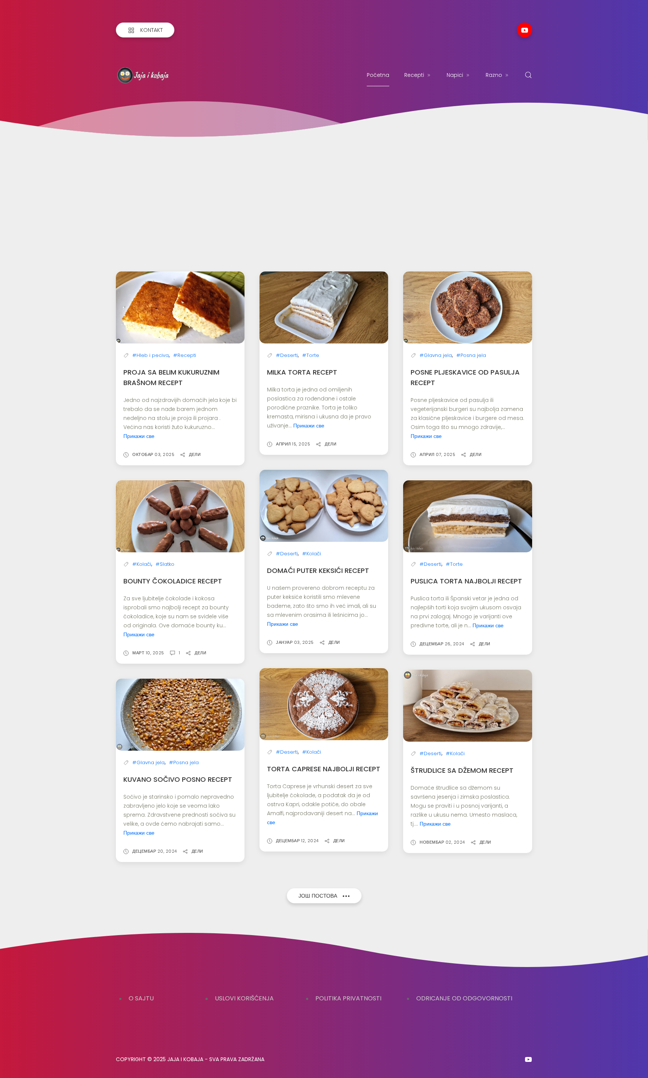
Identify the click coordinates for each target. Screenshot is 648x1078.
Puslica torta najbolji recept (466, 581)
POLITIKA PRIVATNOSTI (348, 998)
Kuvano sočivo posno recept (177, 779)
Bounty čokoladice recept (172, 581)
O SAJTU (141, 998)
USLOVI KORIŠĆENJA (244, 998)
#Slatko (165, 564)
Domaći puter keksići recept (318, 570)
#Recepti (184, 355)
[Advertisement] (324, 196)
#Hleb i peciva (150, 355)
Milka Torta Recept (302, 372)
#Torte (310, 355)
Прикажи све (138, 436)
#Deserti (287, 355)
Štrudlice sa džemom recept (462, 770)
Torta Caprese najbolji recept (323, 769)
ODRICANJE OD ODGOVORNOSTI (464, 998)
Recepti (414, 75)
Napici (455, 75)
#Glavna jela (436, 355)
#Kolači (141, 564)
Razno (494, 75)
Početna (378, 75)
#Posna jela (471, 355)
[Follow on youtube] (524, 29)
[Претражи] (528, 75)
